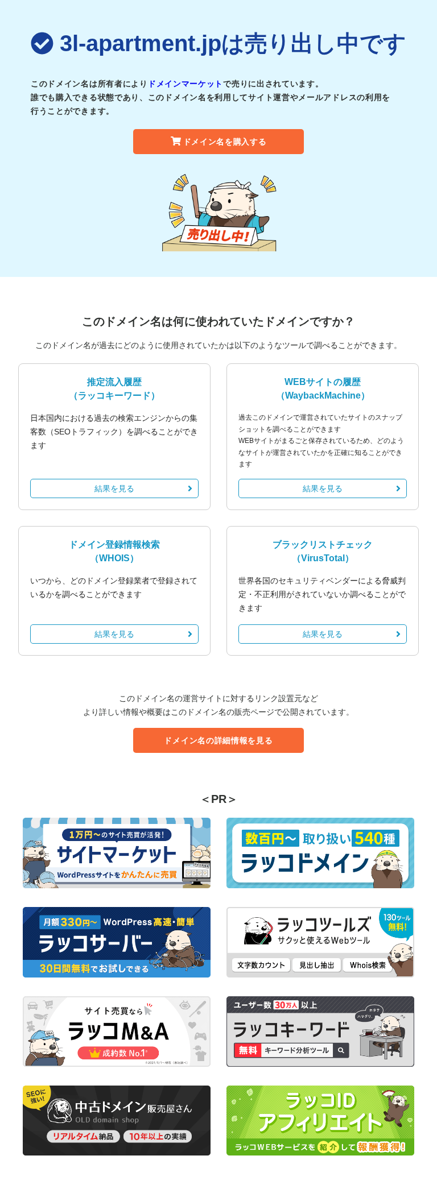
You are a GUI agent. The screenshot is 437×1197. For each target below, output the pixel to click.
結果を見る (114, 488)
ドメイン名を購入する (225, 141)
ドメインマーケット (185, 83)
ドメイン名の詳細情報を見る (218, 740)
